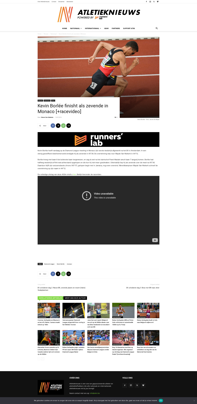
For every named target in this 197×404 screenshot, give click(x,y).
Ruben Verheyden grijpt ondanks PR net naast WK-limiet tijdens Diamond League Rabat (73, 349)
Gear (106, 28)
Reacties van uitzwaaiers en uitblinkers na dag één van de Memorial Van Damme (147, 349)
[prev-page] (39, 358)
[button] (156, 28)
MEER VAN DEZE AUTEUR (75, 298)
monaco (69, 264)
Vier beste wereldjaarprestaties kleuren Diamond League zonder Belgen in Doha (98, 349)
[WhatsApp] (63, 125)
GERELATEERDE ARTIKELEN (50, 298)
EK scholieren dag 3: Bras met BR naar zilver (142, 288)
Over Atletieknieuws (43, 1)
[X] (154, 1)
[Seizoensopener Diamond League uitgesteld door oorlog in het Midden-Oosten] (73, 310)
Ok (161, 400)
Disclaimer (61, 1)
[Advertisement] (98, 253)
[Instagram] (150, 1)
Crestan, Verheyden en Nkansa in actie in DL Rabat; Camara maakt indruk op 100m (49, 322)
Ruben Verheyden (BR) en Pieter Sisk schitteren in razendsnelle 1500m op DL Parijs (122, 322)
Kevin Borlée (60, 264)
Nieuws (46, 34)
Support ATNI (129, 28)
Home (64, 28)
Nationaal (54, 34)
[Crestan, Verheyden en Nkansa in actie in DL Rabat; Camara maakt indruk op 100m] (49, 310)
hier (74, 174)
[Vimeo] (157, 1)
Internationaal (42, 317)
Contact (54, 1)
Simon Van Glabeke (47, 117)
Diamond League (49, 264)
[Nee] (194, 400)
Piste (53, 100)
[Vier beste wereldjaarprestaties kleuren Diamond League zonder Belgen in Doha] (98, 337)
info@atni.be (95, 393)
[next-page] (42, 358)
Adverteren (70, 1)
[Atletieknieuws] (98, 14)
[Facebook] (146, 1)
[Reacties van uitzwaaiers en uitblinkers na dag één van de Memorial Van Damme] (148, 337)
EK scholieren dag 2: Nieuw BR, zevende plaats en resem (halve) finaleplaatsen (61, 289)
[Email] (68, 125)
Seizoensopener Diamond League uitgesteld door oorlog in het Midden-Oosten (73, 322)
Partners (116, 28)
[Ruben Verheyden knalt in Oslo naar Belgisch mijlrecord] (148, 310)
